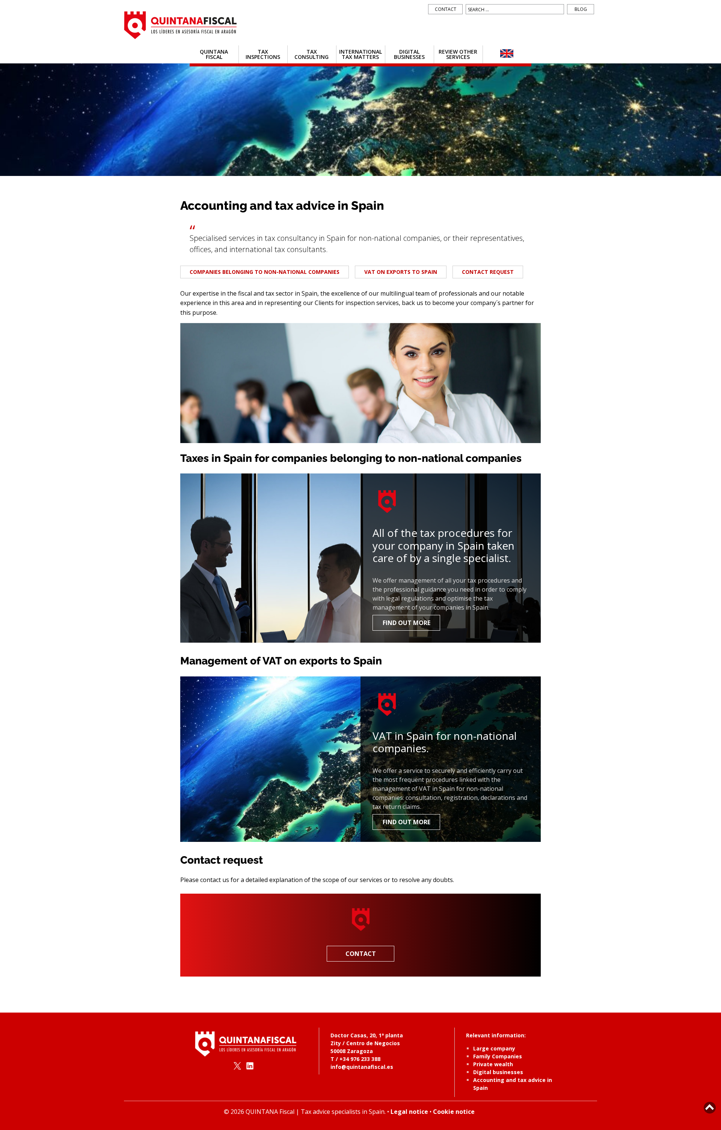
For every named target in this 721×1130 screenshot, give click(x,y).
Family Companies (497, 1056)
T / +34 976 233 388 (355, 1058)
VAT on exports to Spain (400, 271)
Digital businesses (409, 54)
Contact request (488, 271)
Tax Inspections (263, 54)
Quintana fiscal (214, 54)
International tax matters (360, 54)
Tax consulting (311, 54)
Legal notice (409, 1111)
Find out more (406, 623)
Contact (445, 9)
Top (709, 1107)
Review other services (458, 54)
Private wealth (493, 1064)
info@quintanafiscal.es (361, 1066)
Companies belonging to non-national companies (264, 271)
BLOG (581, 9)
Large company (494, 1048)
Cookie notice (454, 1111)
